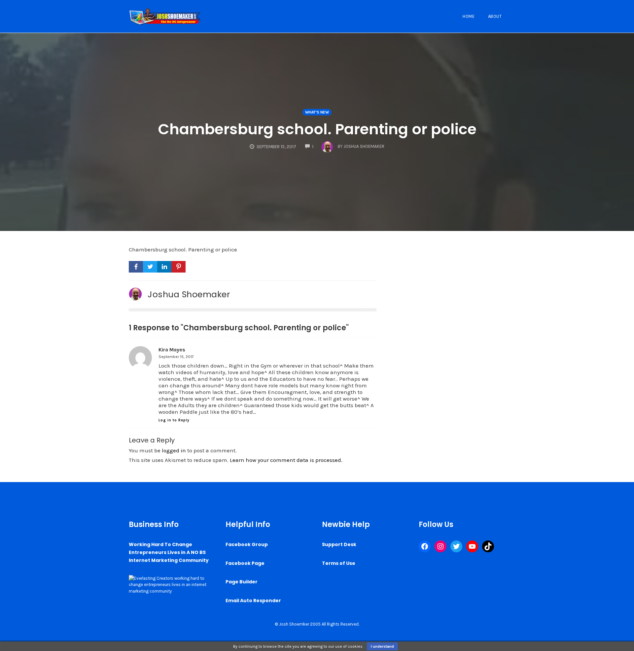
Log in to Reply (174, 420)
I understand (382, 646)
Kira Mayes (171, 349)
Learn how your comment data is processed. (286, 460)
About (495, 16)
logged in (174, 450)
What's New (317, 112)
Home (469, 16)
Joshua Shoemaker (189, 294)
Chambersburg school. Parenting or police (317, 129)
